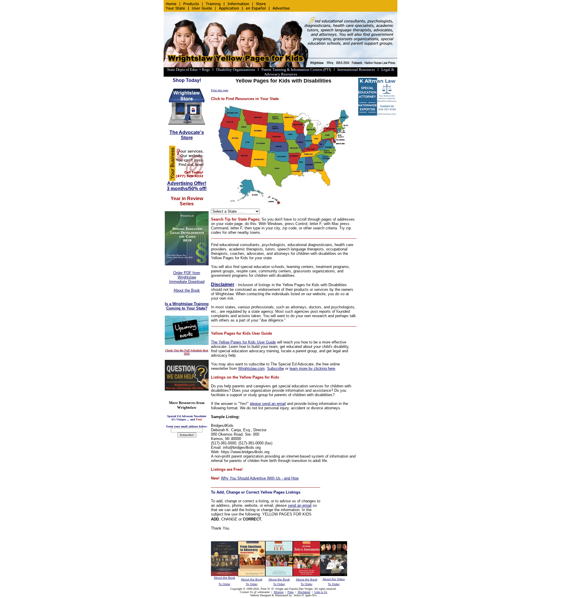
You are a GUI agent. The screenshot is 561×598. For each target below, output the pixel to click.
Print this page (219, 90)
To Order (224, 584)
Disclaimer (222, 284)
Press (291, 592)
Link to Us (320, 592)
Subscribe (275, 368)
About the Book (187, 290)
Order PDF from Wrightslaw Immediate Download (187, 277)
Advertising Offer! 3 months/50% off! (187, 186)
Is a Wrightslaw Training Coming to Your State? (187, 306)
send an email (299, 505)
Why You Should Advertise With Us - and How (260, 478)
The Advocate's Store (186, 135)
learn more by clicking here (312, 368)
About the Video (334, 579)
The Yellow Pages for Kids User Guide (243, 342)
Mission (278, 592)
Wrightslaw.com (251, 368)
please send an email (268, 403)
